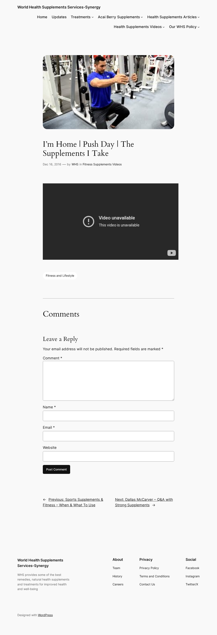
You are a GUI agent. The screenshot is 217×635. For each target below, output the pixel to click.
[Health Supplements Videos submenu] (164, 27)
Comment (52, 358)
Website (50, 447)
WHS (75, 164)
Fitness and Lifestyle (60, 275)
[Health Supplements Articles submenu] (199, 17)
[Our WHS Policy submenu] (199, 27)
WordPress (45, 615)
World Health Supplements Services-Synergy (58, 7)
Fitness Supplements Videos (102, 164)
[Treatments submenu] (93, 17)
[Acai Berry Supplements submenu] (142, 17)
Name (49, 407)
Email (49, 427)
